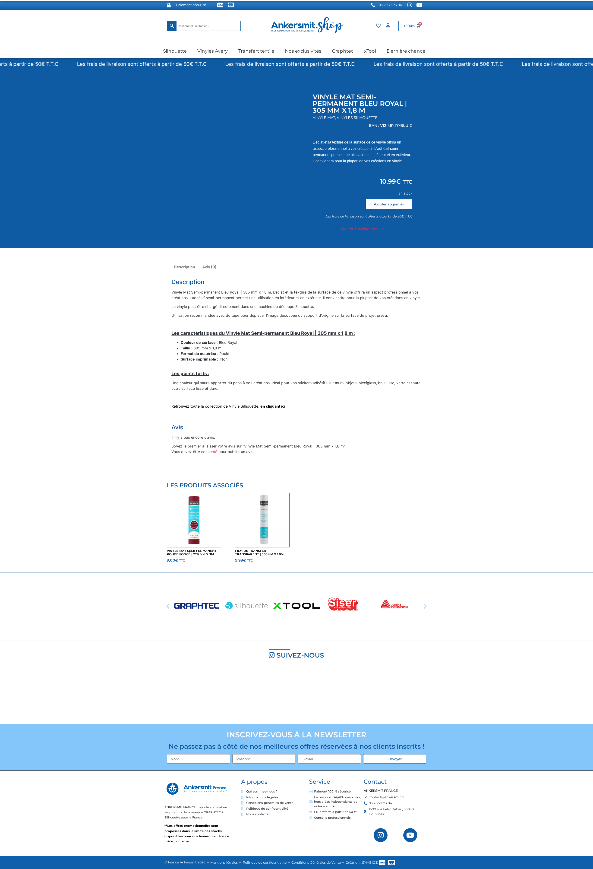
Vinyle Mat (324, 117)
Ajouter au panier (389, 204)
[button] (167, 606)
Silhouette (175, 51)
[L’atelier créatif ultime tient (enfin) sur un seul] (49, 693)
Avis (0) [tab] (209, 267)
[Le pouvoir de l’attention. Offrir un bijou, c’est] (345, 693)
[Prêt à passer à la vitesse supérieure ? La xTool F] (543, 693)
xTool (370, 51)
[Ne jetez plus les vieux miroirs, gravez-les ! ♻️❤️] (148, 693)
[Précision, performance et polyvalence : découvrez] (247, 693)
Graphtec (342, 51)
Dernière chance (406, 51)
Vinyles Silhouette (357, 117)
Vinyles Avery (212, 51)
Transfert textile (256, 51)
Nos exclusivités (303, 51)
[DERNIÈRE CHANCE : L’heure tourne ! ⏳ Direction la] (444, 693)
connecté (209, 451)
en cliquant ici (272, 406)
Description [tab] (184, 267)
